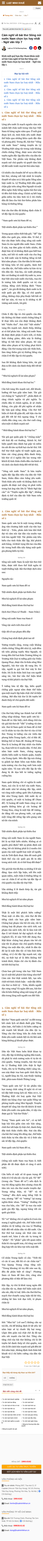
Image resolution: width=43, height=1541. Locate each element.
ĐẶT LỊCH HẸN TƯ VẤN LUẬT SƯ (21, 1472)
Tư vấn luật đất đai (8, 1412)
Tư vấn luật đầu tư (29, 1399)
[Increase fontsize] (39, 23)
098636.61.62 (19, 1526)
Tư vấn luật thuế (28, 1402)
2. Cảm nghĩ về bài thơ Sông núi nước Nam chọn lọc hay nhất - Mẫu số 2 (22, 93)
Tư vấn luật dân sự (8, 1408)
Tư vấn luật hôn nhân (30, 1412)
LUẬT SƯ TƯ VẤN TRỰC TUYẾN (21, 1467)
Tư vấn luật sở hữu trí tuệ (10, 1405)
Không (12, 1378)
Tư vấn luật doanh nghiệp (10, 1399)
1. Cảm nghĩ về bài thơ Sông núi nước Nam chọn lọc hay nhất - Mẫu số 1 (22, 82)
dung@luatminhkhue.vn (19, 1530)
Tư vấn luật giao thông (30, 1415)
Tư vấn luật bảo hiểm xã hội (11, 1415)
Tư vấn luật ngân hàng (30, 1421)
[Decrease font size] (35, 23)
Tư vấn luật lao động (9, 1402)
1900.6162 (26, 1461)
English (37, 8)
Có (5, 1378)
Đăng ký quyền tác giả (9, 1429)
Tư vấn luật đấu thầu (29, 1418)
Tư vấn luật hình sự (29, 1405)
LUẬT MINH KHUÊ (17, 3)
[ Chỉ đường (25, 1521)
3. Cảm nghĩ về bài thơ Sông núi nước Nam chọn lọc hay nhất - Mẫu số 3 (22, 103)
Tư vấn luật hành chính (10, 1418)
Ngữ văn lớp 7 (8, 1384)
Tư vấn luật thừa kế (29, 1408)
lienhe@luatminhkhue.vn (20, 1503)
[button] (39, 48)
